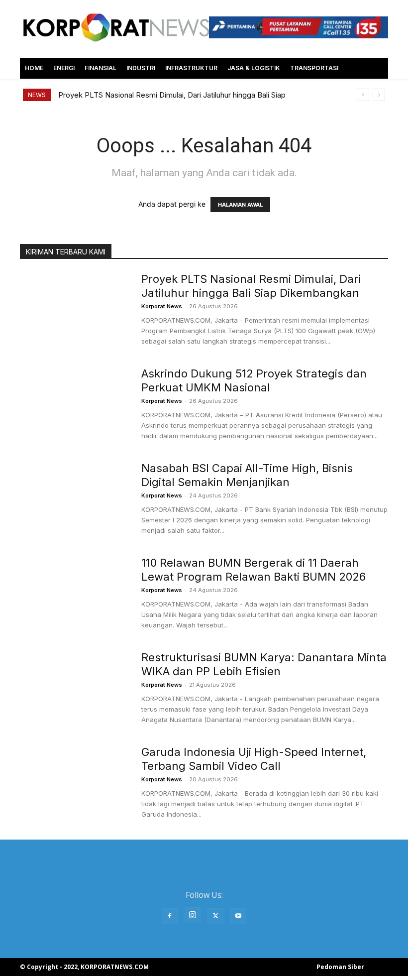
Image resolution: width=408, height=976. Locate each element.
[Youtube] (238, 916)
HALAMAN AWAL (240, 204)
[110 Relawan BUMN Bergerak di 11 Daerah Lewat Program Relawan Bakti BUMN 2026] (74, 593)
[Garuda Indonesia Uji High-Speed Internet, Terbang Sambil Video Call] (74, 782)
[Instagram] (193, 915)
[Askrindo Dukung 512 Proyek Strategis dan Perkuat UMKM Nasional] (74, 403)
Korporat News (161, 306)
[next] (379, 95)
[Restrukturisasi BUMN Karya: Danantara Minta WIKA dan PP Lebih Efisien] (74, 687)
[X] (215, 916)
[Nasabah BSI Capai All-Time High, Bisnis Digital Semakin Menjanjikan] (74, 498)
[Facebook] (170, 916)
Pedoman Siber (340, 967)
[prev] (363, 95)
